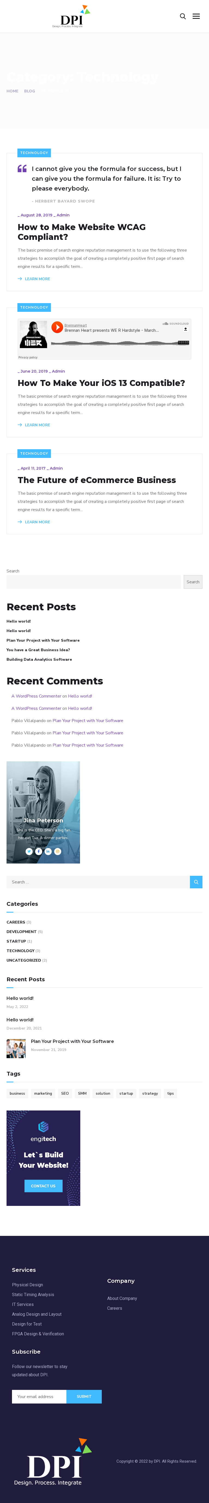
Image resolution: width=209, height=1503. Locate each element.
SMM (82, 1093)
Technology (34, 153)
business (17, 1093)
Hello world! (19, 621)
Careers (16, 922)
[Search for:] (104, 882)
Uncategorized (24, 960)
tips (170, 1093)
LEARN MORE (37, 279)
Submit (84, 1396)
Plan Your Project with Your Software (43, 640)
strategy (150, 1093)
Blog (29, 91)
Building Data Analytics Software (39, 659)
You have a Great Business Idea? (38, 650)
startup (126, 1093)
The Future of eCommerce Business (97, 480)
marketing (43, 1093)
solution (103, 1093)
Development (22, 931)
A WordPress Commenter (36, 696)
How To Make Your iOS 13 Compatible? (101, 383)
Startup (16, 941)
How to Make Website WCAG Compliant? (82, 232)
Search (13, 571)
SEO (65, 1093)
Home (13, 91)
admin (63, 215)
